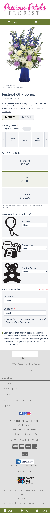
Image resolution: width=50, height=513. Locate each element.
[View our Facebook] (21, 414)
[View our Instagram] (29, 414)
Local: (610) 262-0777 (25, 433)
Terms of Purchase (26, 503)
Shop (14, 22)
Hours (43, 510)
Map (26, 510)
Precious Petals (25, 471)
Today (26, 129)
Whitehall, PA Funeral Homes (17, 490)
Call (9, 510)
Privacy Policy (7, 503)
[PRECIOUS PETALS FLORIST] (25, 15)
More (5, 111)
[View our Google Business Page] (25, 414)
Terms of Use (43, 503)
